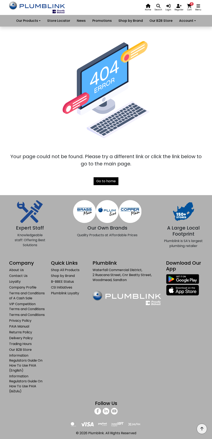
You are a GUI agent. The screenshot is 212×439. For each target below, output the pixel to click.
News (81, 20)
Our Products (27, 20)
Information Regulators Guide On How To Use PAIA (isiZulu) (25, 384)
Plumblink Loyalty (65, 293)
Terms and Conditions (27, 314)
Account (186, 20)
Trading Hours (20, 343)
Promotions (102, 20)
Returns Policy (20, 332)
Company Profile (22, 287)
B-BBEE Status (62, 281)
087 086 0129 (103, 284)
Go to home (106, 181)
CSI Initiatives (61, 287)
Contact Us (18, 275)
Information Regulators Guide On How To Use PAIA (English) (25, 363)
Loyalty (15, 281)
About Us (16, 270)
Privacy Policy (20, 320)
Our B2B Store (160, 20)
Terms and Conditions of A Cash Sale (27, 296)
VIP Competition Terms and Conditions (27, 306)
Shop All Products (65, 270)
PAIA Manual (19, 326)
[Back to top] (202, 429)
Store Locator (58, 20)
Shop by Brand (130, 20)
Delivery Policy (21, 338)
